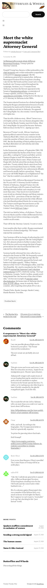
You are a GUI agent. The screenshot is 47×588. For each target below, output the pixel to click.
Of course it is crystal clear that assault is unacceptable (30, 315)
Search (38, 14)
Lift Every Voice (21, 208)
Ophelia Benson (16, 51)
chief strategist (9, 72)
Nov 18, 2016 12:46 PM (37, 363)
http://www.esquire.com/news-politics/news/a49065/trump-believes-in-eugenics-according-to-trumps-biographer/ (26, 444)
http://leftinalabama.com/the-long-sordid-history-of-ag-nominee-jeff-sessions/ (27, 411)
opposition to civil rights (12, 95)
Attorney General (21, 74)
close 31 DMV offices (11, 283)
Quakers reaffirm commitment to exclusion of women (18, 527)
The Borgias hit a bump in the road (10, 315)
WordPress (40, 584)
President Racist (10, 301)
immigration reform (19, 91)
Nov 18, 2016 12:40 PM (37, 340)
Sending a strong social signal (17, 535)
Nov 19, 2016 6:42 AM (37, 472)
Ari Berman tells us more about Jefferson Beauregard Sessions (19, 62)
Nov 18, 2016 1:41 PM (37, 397)
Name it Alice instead (13, 548)
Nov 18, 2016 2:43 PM (37, 420)
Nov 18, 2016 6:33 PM (37, 456)
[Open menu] (3, 20)
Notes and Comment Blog (31, 51)
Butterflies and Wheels (15, 561)
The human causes (12, 541)
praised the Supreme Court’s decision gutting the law (21, 270)
